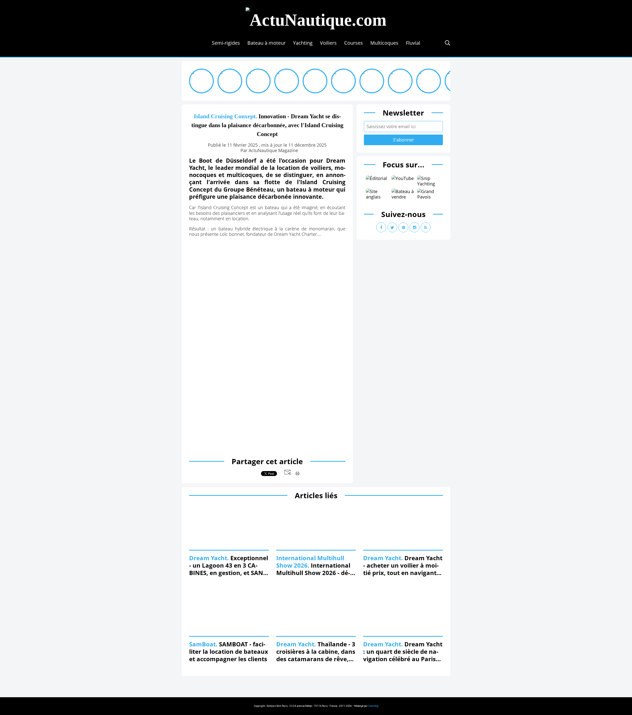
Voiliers (328, 43)
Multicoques (384, 43)
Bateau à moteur (266, 43)
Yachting (303, 43)
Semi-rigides (226, 43)
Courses (353, 43)
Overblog (373, 706)
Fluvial (413, 43)
